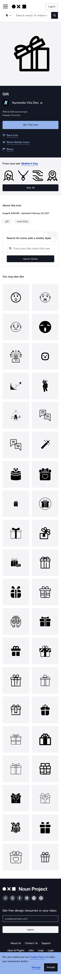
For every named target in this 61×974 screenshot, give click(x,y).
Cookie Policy (37, 957)
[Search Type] (8, 15)
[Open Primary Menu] (5, 6)
